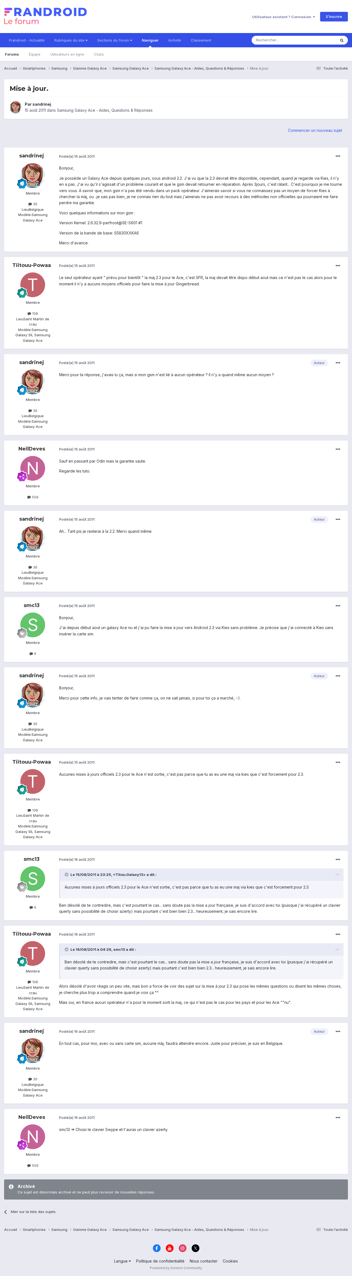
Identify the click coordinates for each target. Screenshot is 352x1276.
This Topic (319, 40)
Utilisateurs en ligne (67, 54)
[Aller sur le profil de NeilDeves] (32, 468)
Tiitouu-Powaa (31, 265)
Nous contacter (204, 1261)
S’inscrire (334, 16)
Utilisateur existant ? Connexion (282, 17)
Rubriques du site (70, 40)
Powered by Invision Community (176, 1268)
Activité (174, 40)
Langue (121, 1261)
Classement (201, 40)
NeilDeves (31, 449)
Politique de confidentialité (160, 1261)
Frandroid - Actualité (27, 40)
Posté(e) (77, 156)
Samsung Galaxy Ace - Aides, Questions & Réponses (105, 110)
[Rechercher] (342, 40)
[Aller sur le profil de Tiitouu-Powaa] (32, 284)
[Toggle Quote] (67, 874)
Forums (12, 54)
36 (34, 204)
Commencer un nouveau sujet (315, 130)
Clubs (99, 54)
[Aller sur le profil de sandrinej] (16, 107)
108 (34, 313)
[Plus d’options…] (337, 156)
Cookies (230, 1261)
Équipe (34, 54)
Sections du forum (113, 40)
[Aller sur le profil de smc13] (32, 625)
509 (34, 497)
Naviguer (150, 40)
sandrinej (41, 104)
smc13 (32, 605)
